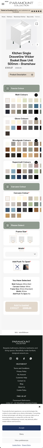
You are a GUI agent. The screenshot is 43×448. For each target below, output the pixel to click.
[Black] (30, 210)
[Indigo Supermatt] (24, 177)
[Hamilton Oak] (19, 215)
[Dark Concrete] (24, 111)
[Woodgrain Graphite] (13, 155)
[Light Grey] (13, 204)
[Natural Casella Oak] (36, 155)
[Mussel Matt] (36, 100)
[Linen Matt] (30, 100)
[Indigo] (19, 210)
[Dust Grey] (24, 204)
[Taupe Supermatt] (19, 165)
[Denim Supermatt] (13, 171)
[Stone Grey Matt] (13, 111)
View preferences (21, 440)
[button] (39, 407)
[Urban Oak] (36, 144)
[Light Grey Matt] (13, 106)
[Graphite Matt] (30, 111)
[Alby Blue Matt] (36, 106)
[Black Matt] (36, 111)
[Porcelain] (13, 198)
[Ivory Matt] (19, 100)
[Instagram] (10, 358)
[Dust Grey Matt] (7, 106)
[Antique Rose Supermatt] (36, 165)
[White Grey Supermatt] (7, 165)
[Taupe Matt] (24, 100)
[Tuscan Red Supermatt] (19, 171)
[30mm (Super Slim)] (30, 239)
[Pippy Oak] (13, 149)
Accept (21, 428)
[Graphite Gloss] (30, 128)
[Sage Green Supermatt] (36, 171)
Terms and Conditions (21, 368)
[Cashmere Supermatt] (7, 171)
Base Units (30, 17)
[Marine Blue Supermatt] (19, 177)
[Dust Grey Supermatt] (30, 171)
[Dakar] (30, 198)
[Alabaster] (19, 198)
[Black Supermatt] (36, 177)
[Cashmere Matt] (19, 106)
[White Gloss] (7, 122)
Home (3, 17)
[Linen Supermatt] (24, 165)
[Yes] (26, 267)
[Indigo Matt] (7, 111)
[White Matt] (7, 100)
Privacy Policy (26, 445)
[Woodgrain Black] (19, 155)
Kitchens (9, 17)
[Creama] (24, 198)
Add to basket (20, 306)
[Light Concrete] (19, 111)
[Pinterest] (17, 358)
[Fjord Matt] (30, 106)
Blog (21, 384)
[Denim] (13, 210)
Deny (21, 434)
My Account (21, 375)
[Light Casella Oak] (30, 155)
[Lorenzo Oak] (13, 215)
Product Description (18, 74)
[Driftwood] (24, 149)
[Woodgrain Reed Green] (30, 149)
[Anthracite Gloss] (36, 128)
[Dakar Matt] (24, 106)
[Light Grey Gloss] (24, 122)
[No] (17, 267)
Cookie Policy (16, 445)
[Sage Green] (30, 204)
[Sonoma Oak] (19, 149)
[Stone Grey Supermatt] (24, 171)
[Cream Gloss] (19, 122)
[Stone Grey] (19, 204)
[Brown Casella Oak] (36, 149)
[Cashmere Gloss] (30, 122)
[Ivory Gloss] (13, 122)
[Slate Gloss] (7, 133)
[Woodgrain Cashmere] (19, 144)
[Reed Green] (36, 204)
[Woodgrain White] (7, 144)
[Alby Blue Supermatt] (13, 177)
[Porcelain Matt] (13, 100)
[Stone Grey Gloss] (36, 122)
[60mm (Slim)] (21, 239)
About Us (21, 387)
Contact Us (21, 381)
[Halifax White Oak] (30, 144)
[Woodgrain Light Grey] (24, 144)
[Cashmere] (7, 204)
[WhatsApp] (30, 358)
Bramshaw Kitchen (19, 17)
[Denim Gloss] (13, 128)
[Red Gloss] (19, 128)
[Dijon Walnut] (36, 210)
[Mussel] (36, 198)
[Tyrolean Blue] (7, 210)
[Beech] (24, 155)
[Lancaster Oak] (7, 215)
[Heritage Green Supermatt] (7, 177)
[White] (7, 198)
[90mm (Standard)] (13, 239)
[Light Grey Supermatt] (30, 165)
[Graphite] (24, 210)
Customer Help (21, 378)
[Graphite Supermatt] (30, 177)
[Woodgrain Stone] (13, 144)
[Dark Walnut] (7, 155)
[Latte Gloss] (7, 128)
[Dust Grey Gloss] (24, 128)
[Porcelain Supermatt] (13, 165)
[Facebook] (24, 358)
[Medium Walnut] (7, 149)
